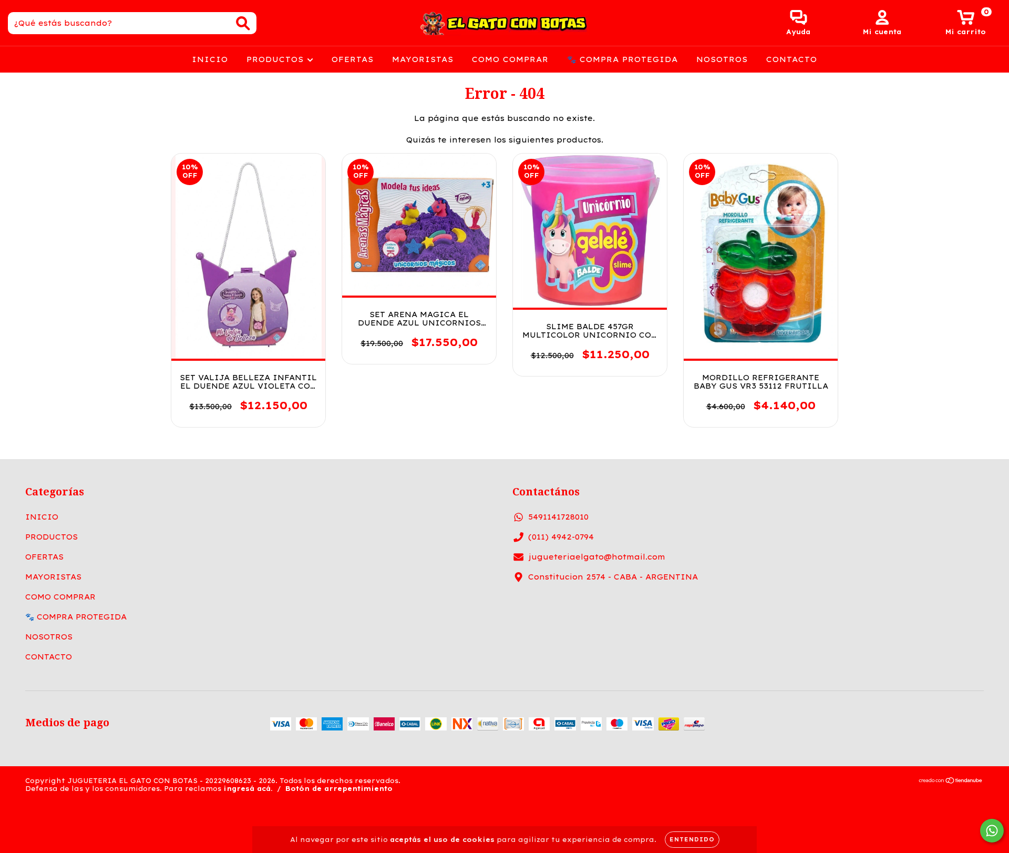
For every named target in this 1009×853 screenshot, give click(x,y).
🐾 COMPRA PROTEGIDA (622, 59)
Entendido (692, 839)
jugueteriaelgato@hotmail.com (596, 557)
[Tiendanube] (951, 781)
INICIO (210, 59)
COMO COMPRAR (510, 59)
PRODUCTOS (276, 59)
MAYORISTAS (423, 59)
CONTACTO (791, 59)
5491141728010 (558, 517)
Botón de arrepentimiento (339, 789)
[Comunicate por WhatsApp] (992, 830)
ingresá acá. (248, 789)
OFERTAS (353, 59)
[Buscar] (243, 23)
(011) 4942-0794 (561, 537)
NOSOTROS (722, 59)
